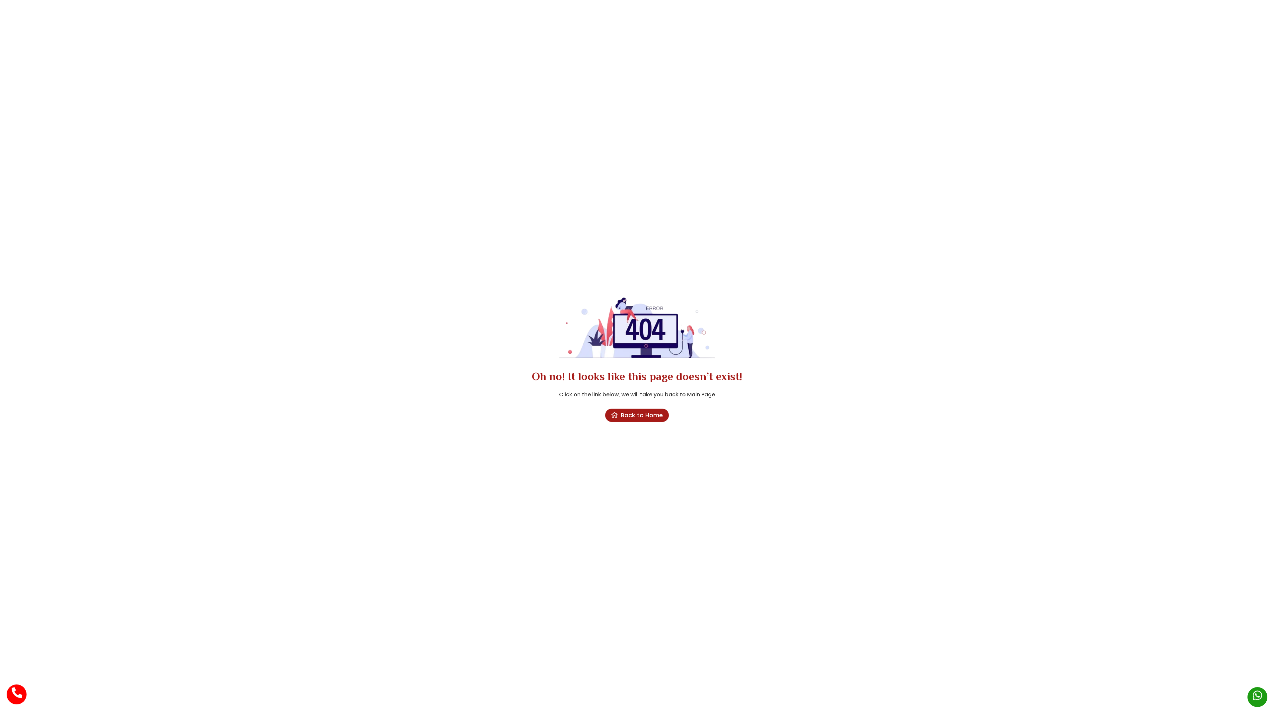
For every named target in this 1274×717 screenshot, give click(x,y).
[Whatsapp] (1257, 692)
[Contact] (17, 689)
